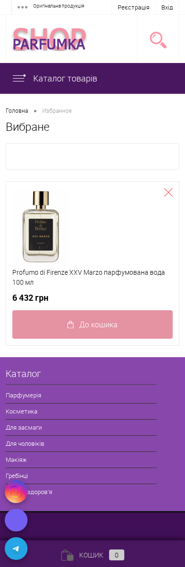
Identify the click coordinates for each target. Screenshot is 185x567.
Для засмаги (24, 427)
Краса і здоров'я (29, 491)
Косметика (21, 411)
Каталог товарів (64, 78)
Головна (17, 110)
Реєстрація (133, 7)
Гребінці (17, 475)
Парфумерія (23, 395)
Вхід (167, 7)
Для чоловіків (25, 443)
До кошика (98, 324)
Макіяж (16, 459)
